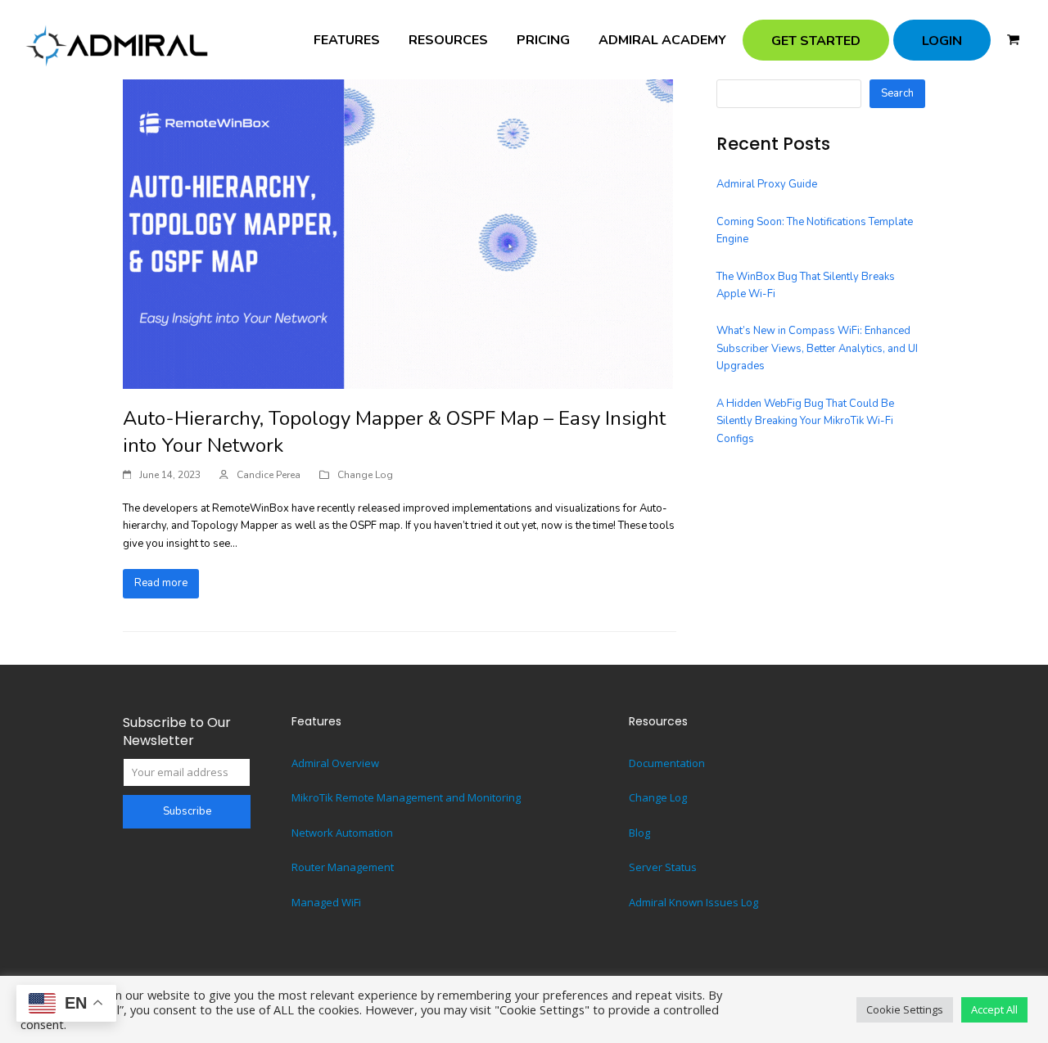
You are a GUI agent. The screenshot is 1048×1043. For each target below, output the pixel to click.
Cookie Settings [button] (904, 1009)
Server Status (663, 867)
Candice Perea (268, 474)
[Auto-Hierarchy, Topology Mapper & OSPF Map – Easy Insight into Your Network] (398, 232)
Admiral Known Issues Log (693, 902)
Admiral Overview (335, 763)
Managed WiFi (326, 902)
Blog (639, 832)
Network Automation (342, 832)
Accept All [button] (994, 1009)
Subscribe (187, 811)
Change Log (365, 474)
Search (897, 93)
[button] (1013, 40)
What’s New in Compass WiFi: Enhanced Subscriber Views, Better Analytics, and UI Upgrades (817, 348)
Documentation (667, 763)
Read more (160, 583)
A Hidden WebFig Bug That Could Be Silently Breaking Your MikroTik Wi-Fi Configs (805, 421)
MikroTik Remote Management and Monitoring (406, 797)
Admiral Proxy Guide (766, 184)
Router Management (342, 867)
